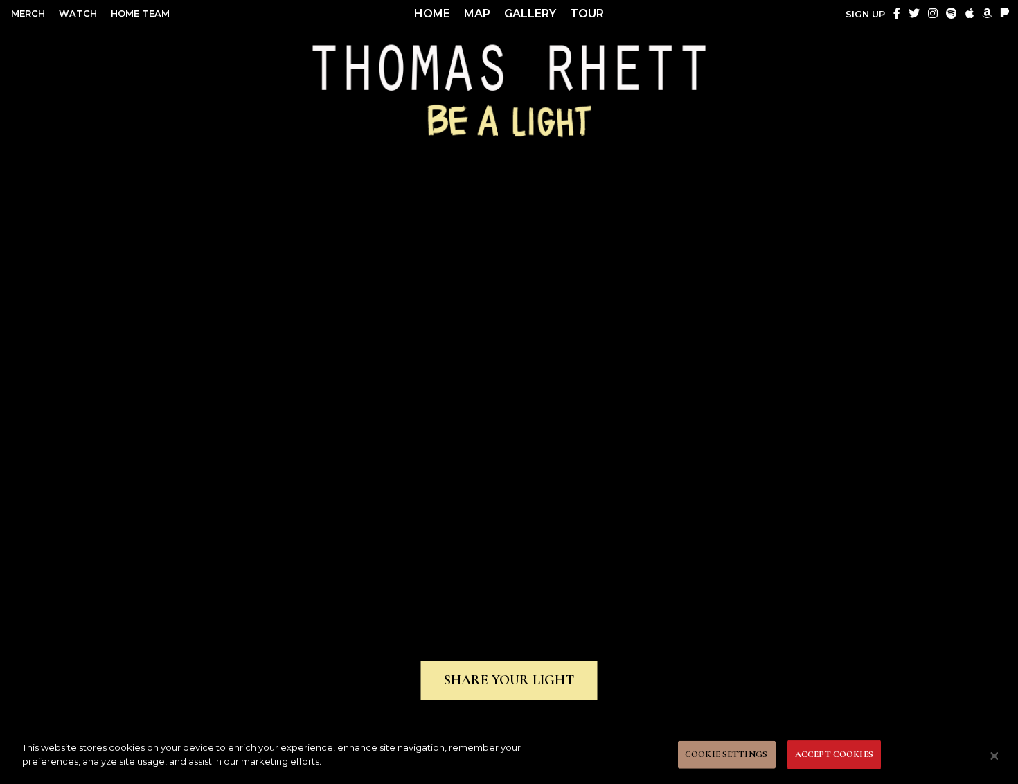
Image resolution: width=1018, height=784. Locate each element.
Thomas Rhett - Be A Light (509, 88)
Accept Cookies (834, 754)
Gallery (530, 13)
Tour (587, 13)
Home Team (140, 13)
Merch (28, 13)
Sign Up (865, 14)
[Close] (994, 755)
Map (477, 13)
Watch (78, 13)
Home (432, 13)
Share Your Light (509, 680)
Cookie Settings (726, 754)
